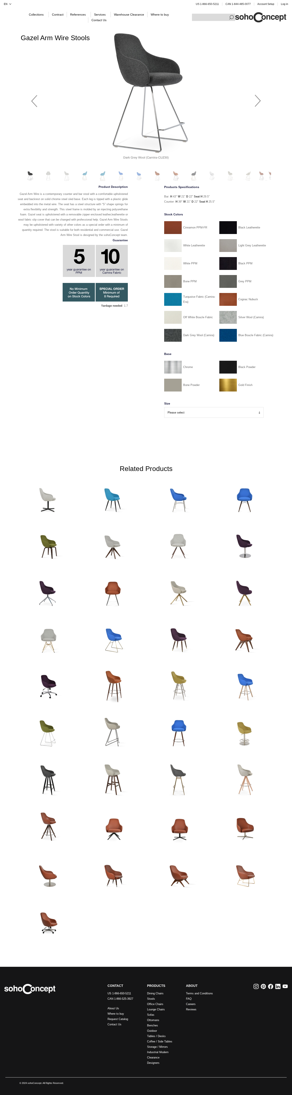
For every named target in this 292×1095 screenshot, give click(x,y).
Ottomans (153, 1020)
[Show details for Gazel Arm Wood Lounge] (113, 872)
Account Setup (265, 4)
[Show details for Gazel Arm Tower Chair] (48, 638)
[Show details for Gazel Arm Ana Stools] (113, 685)
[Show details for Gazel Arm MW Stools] (179, 685)
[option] (146, 99)
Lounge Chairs (156, 1009)
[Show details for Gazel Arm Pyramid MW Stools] (244, 778)
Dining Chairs (155, 993)
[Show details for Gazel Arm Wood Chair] (179, 638)
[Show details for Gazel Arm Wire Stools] (48, 731)
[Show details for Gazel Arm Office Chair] (48, 685)
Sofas (150, 1014)
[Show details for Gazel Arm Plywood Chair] (48, 544)
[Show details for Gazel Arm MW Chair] (244, 497)
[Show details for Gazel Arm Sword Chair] (244, 591)
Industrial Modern (157, 1052)
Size (167, 403)
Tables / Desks (156, 1036)
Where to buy (116, 1013)
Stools (151, 998)
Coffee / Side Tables (159, 1041)
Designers (153, 1062)
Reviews (191, 1009)
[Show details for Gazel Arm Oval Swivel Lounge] (179, 825)
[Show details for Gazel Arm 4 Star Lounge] (244, 825)
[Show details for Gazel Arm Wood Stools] (179, 731)
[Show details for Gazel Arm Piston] (244, 731)
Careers (191, 1004)
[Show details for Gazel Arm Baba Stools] (48, 778)
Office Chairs (155, 1004)
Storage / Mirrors (157, 1046)
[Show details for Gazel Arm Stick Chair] (179, 591)
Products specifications (181, 187)
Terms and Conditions (199, 993)
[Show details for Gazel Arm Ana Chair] (113, 497)
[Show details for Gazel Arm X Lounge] (179, 872)
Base (167, 354)
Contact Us (114, 1024)
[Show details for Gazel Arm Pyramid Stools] (48, 825)
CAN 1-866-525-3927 (120, 998)
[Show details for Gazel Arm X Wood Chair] (244, 638)
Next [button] (258, 99)
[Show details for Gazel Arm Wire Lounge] (244, 872)
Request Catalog (118, 1019)
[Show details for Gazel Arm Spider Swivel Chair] (48, 591)
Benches (152, 1025)
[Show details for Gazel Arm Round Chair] (244, 544)
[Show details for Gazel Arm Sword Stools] (244, 685)
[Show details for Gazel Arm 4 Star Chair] (48, 497)
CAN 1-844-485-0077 (238, 4)
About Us (113, 1008)
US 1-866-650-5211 (207, 4)
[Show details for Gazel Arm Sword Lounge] (113, 825)
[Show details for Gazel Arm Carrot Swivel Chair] (179, 544)
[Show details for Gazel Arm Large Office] (48, 919)
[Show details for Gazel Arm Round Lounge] (48, 872)
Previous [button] (34, 99)
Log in (284, 4)
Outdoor (152, 1030)
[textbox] (213, 17)
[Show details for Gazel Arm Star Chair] (113, 591)
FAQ (189, 998)
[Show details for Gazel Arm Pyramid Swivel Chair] (113, 544)
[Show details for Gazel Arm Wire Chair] (113, 638)
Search (231, 17)
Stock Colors (173, 214)
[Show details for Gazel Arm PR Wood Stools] (113, 778)
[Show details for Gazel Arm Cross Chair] (179, 497)
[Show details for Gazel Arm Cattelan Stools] (113, 731)
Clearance (153, 1057)
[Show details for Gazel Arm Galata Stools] (179, 778)
